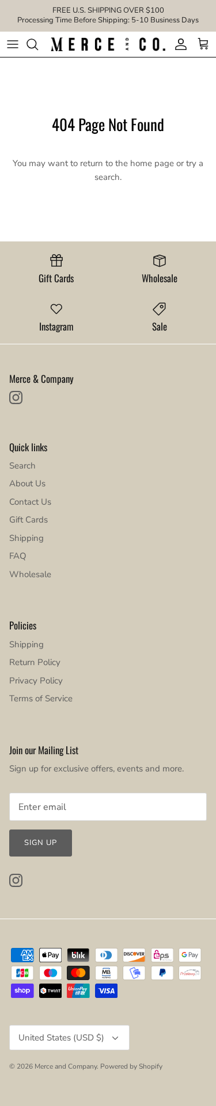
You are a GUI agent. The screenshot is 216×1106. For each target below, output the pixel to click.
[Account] (178, 44)
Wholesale (30, 574)
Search (22, 465)
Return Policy (34, 662)
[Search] (38, 44)
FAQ (17, 556)
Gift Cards (28, 519)
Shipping (26, 538)
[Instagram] (15, 397)
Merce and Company (66, 1066)
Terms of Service (41, 698)
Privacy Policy (36, 680)
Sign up (40, 843)
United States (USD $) (61, 1037)
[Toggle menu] (12, 44)
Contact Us (30, 502)
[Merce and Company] (108, 44)
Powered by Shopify (131, 1066)
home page (152, 163)
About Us (27, 483)
